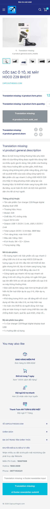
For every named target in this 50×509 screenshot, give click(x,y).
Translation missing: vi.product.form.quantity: (24, 104)
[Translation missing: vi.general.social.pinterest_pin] (41, 129)
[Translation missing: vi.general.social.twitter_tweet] (36, 134)
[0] (45, 9)
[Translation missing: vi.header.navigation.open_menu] (4, 10)
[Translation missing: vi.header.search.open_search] (40, 9)
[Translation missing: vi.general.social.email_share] (41, 134)
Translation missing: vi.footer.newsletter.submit (25, 489)
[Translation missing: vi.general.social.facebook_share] (36, 129)
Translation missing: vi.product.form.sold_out (25, 116)
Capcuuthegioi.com (12, 83)
